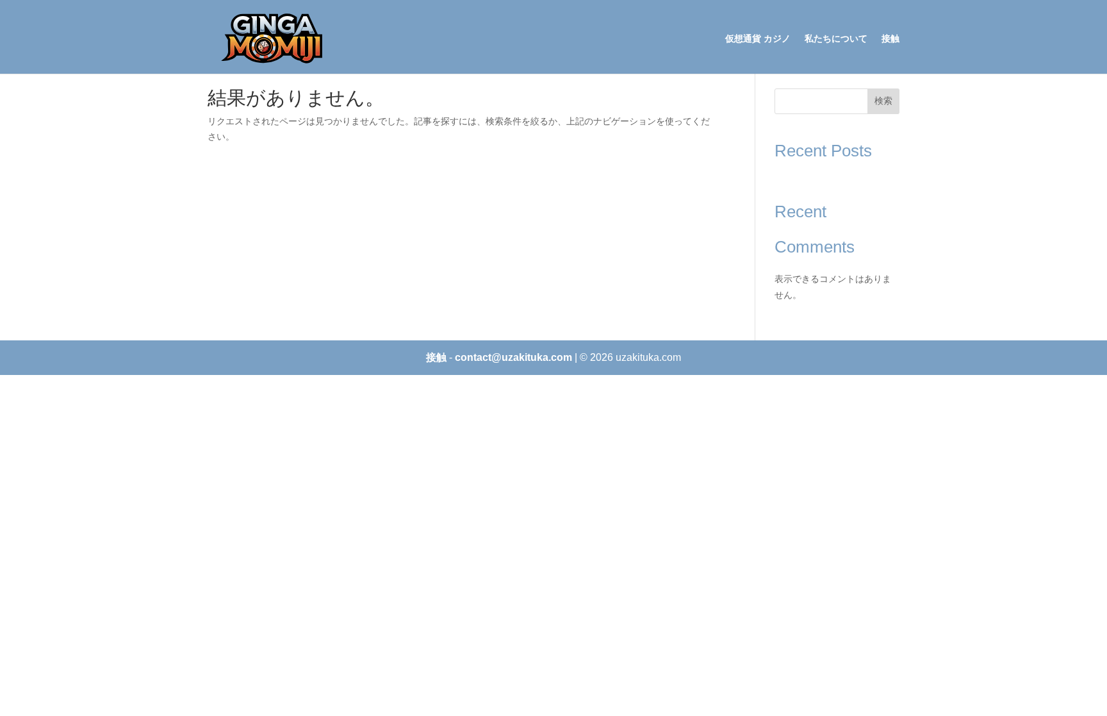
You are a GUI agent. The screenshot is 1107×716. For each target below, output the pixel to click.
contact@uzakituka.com (513, 357)
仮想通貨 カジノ (758, 39)
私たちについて (836, 39)
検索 (883, 101)
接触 (890, 39)
